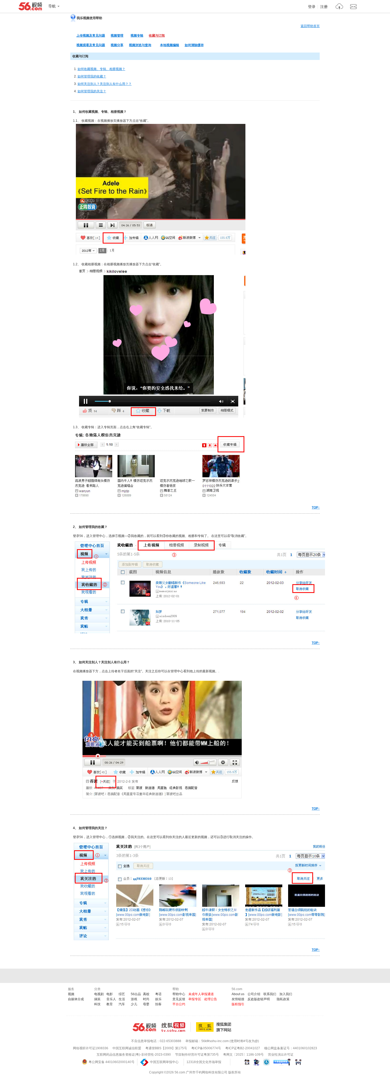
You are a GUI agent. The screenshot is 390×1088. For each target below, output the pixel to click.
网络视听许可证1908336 (90, 1048)
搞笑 (97, 999)
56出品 (136, 994)
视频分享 (117, 45)
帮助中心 (178, 994)
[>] (339, 7)
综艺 (122, 994)
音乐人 (111, 999)
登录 (311, 7)
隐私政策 (283, 999)
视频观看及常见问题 (90, 45)
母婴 (146, 1004)
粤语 (158, 994)
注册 (324, 7)
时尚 (146, 999)
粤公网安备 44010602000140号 (112, 1062)
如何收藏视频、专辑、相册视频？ (101, 69)
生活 (122, 999)
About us (238, 994)
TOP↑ (316, 507)
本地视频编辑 (169, 45)
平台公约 (178, 1004)
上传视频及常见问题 (90, 35)
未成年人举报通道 (201, 994)
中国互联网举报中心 (164, 1062)
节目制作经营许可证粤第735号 (197, 1054)
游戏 (134, 999)
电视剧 (99, 994)
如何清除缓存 (194, 45)
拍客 (158, 1004)
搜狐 (214, 1027)
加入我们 (285, 994)
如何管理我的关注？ (91, 91)
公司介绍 (254, 994)
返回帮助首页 (310, 26)
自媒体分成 (76, 999)
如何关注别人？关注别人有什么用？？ (104, 84)
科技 (97, 1004)
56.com (30, 7)
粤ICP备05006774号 (206, 1048)
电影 (109, 994)
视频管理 (117, 35)
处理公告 (210, 999)
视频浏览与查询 (140, 45)
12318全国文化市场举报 (204, 1062)
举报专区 (194, 999)
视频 (71, 994)
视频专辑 (137, 35)
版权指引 (238, 1004)
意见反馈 (178, 999)
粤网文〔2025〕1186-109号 (243, 1054)
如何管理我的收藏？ (91, 76)
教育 (109, 1004)
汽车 (122, 1004)
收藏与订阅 (157, 35)
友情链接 (238, 999)
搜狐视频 (176, 1027)
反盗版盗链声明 (259, 999)
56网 (144, 1027)
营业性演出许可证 (280, 1054)
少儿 (134, 1004)
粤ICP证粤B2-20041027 (242, 1048)
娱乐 (158, 999)
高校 (146, 994)
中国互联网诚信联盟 (126, 1048)
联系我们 (269, 994)
